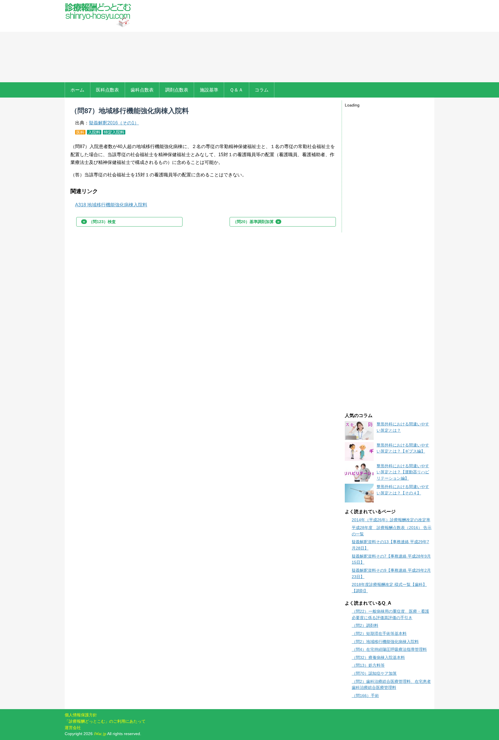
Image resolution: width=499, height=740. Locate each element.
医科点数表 (107, 89)
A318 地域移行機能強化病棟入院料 (111, 204)
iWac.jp (100, 733)
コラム (262, 89)
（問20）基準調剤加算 (256, 221)
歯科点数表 (142, 89)
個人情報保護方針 (81, 715)
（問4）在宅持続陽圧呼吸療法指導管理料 (389, 649)
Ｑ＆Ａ (236, 89)
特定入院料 (114, 132)
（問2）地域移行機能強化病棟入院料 (385, 641)
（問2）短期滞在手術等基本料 (379, 633)
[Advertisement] (286, 41)
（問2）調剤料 (365, 625)
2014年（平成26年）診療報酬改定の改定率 (391, 519)
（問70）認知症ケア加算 (374, 673)
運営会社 (73, 727)
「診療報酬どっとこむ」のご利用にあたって (105, 721)
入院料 (94, 132)
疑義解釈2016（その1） (114, 122)
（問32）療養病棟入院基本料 (378, 657)
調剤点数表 (176, 89)
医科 (80, 132)
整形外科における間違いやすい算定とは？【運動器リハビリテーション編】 (403, 472)
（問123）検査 (99, 221)
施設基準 (209, 89)
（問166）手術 (365, 695)
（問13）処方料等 (368, 665)
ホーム (77, 89)
